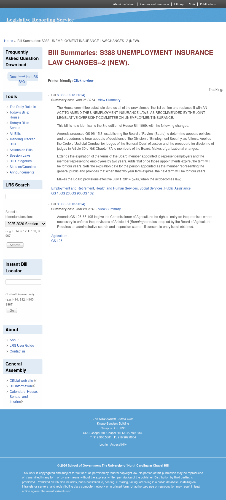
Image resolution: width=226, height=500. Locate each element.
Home (8, 40)
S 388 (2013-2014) (71, 94)
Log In (103, 444)
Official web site (23, 380)
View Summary (109, 99)
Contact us (18, 351)
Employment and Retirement (72, 188)
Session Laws (20, 155)
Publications (208, 4)
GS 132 (88, 193)
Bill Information (22, 385)
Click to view (83, 80)
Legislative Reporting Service (40, 19)
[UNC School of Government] (49, 4)
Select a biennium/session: (19, 214)
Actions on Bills (21, 149)
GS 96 (76, 193)
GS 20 (65, 193)
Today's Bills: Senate (19, 125)
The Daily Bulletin (23, 106)
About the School (124, 4)
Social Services (151, 188)
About (14, 339)
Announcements (22, 172)
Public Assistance (177, 188)
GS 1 (55, 193)
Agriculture (59, 235)
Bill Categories (21, 160)
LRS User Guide (22, 345)
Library (179, 4)
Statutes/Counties (23, 166)
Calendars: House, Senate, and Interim (24, 396)
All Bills (15, 133)
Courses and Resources (154, 4)
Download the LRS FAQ (24, 79)
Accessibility (118, 444)
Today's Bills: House (19, 114)
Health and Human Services (117, 188)
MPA (192, 4)
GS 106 (57, 240)
